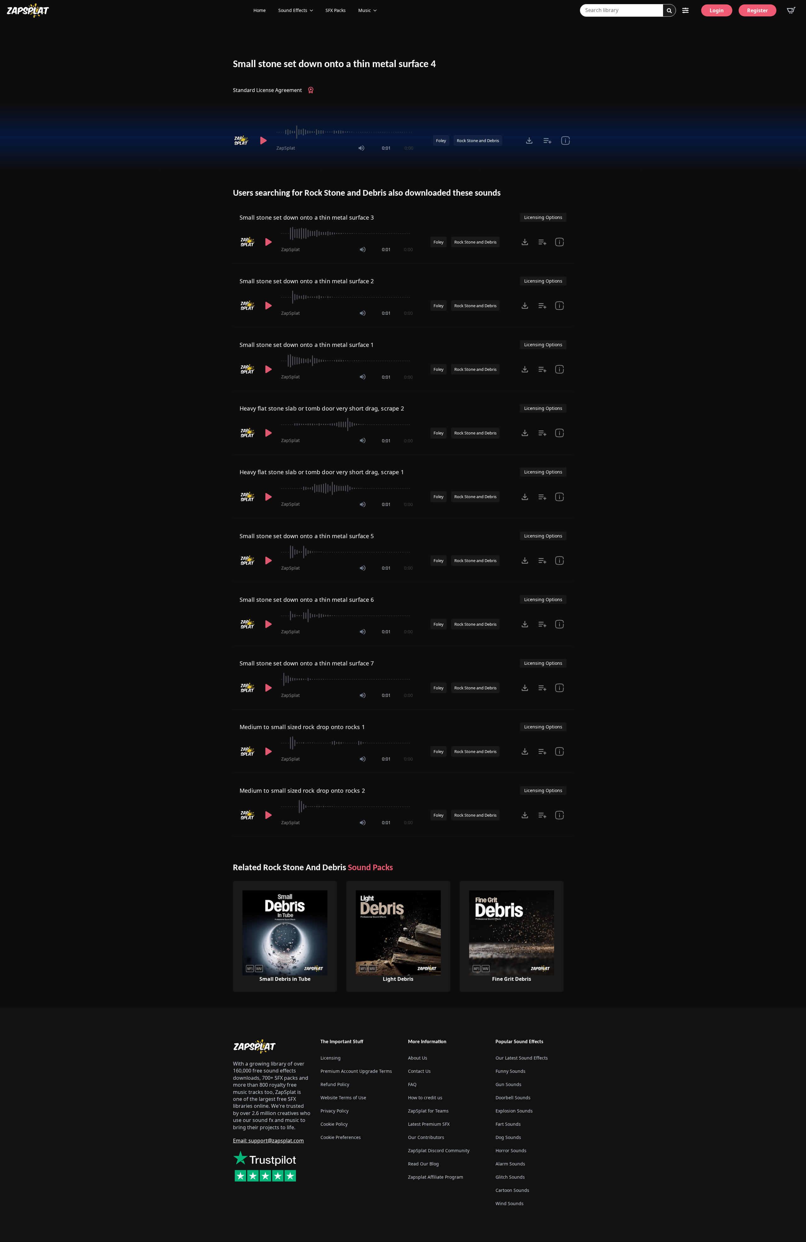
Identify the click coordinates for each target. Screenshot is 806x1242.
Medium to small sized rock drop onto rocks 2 (302, 790)
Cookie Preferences (341, 1138)
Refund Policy (335, 1085)
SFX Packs (336, 10)
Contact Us (419, 1071)
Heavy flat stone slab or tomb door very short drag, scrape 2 (322, 408)
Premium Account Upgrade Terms (356, 1071)
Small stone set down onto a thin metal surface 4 (334, 65)
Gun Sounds (508, 1085)
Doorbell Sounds (513, 1098)
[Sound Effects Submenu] (313, 10)
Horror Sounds (511, 1151)
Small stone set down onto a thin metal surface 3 (307, 217)
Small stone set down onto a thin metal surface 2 (307, 281)
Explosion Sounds (514, 1111)
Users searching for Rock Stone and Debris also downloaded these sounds (367, 193)
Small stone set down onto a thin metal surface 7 (307, 663)
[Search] (669, 10)
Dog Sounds (508, 1138)
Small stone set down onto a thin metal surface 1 (307, 344)
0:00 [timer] (409, 148)
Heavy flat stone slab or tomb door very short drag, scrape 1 (322, 472)
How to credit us (425, 1098)
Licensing (331, 1058)
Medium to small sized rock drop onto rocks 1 (302, 727)
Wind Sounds (510, 1204)
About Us (417, 1058)
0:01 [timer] (386, 148)
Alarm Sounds (510, 1164)
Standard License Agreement (267, 90)
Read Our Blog (423, 1164)
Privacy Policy (335, 1111)
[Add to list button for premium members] (547, 140)
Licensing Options (543, 217)
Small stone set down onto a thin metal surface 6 (307, 599)
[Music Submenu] (377, 10)
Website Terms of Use (343, 1098)
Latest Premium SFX (429, 1124)
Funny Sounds (510, 1071)
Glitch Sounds (510, 1177)
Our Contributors (426, 1138)
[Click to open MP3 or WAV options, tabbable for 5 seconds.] (529, 140)
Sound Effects (292, 10)
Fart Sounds (508, 1124)
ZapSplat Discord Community (438, 1151)
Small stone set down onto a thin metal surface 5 (307, 536)
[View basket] (791, 10)
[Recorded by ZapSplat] (241, 140)
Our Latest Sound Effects (522, 1058)
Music (364, 10)
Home (259, 10)
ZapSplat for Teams (428, 1111)
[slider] (344, 132)
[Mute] (361, 148)
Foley (441, 140)
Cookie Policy (334, 1124)
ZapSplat (285, 148)
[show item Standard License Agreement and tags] (565, 140)
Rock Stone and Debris (478, 140)
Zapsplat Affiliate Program (435, 1177)
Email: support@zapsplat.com (268, 1140)
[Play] (263, 140)
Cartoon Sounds (512, 1190)
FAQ (412, 1085)
